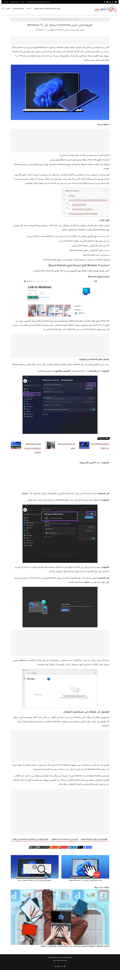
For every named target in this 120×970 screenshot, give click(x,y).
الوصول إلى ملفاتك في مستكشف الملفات (83, 213)
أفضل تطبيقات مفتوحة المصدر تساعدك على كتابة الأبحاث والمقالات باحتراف (74, 946)
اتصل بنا (6, 2)
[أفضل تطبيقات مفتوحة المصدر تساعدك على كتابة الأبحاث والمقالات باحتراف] (60, 917)
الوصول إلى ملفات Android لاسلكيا (93, 839)
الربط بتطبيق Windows (79, 204)
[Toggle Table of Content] (105, 190)
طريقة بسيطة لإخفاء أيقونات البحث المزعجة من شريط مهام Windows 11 (33, 448)
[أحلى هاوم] (106, 9)
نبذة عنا (22, 2)
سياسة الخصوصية (14, 2)
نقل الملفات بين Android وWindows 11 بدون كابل (30, 839)
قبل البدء (71, 195)
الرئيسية (76, 19)
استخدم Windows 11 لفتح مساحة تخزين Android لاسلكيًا (88, 200)
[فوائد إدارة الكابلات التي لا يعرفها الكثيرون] (50, 445)
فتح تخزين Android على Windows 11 (64, 839)
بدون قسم (70, 19)
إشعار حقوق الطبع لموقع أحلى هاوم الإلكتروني (38, 2)
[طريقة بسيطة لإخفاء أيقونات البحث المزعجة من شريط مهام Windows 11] (16, 445)
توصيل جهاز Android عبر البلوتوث (82, 209)
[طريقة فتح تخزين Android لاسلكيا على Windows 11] (84, 445)
